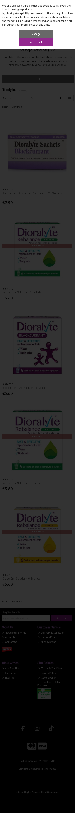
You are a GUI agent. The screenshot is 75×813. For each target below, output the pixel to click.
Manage (36, 34)
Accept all (36, 42)
